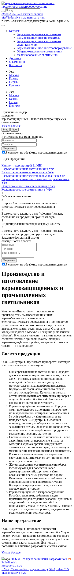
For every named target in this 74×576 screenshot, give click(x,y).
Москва (14, 75)
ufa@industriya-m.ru (14, 17)
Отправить (9, 148)
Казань (13, 78)
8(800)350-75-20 (12, 14)
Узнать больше (11, 125)
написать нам (36, 17)
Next (14, 129)
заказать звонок (33, 14)
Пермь (13, 82)
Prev (5, 129)
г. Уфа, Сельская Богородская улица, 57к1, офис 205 (35, 569)
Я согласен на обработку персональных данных (36, 152)
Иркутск (14, 85)
